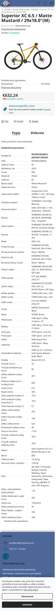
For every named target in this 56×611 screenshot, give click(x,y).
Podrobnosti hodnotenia (13, 29)
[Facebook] (6, 556)
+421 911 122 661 (17, 549)
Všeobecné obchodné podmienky (19, 569)
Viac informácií (30, 589)
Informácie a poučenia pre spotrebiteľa (22, 573)
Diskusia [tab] (37, 133)
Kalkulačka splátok (15, 98)
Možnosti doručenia (11, 87)
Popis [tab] (16, 133)
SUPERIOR (14, 32)
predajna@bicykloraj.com (21, 543)
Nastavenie (27, 596)
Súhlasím (27, 604)
